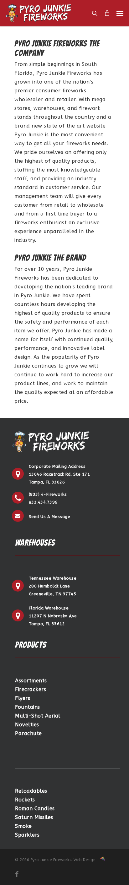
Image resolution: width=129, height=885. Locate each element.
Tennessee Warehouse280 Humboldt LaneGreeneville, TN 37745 (53, 586)
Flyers (22, 698)
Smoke (23, 826)
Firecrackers (30, 689)
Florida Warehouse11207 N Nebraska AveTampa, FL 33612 (53, 616)
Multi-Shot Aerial (37, 716)
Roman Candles (35, 808)
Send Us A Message (49, 516)
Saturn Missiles (34, 817)
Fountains (27, 707)
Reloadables (31, 791)
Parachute (28, 733)
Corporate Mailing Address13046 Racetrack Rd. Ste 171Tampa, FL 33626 (59, 474)
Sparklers (27, 835)
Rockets (25, 800)
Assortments (31, 681)
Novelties (27, 725)
